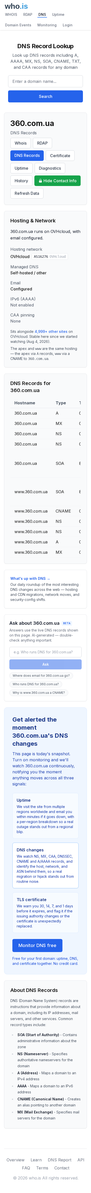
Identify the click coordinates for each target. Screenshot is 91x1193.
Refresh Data (27, 193)
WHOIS (11, 14)
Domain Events (18, 25)
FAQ (26, 1167)
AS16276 (50, 257)
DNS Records (27, 155)
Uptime (58, 14)
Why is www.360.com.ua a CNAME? (39, 693)
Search (45, 96)
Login (68, 25)
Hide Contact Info (60, 180)
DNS (42, 14)
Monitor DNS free (37, 945)
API (80, 1159)
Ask (45, 664)
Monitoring (47, 25)
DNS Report (59, 1159)
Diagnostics (50, 168)
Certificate (60, 155)
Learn (36, 1159)
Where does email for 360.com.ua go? (41, 675)
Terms (42, 1167)
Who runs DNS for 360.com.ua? (36, 684)
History (21, 180)
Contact (61, 1167)
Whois (21, 143)
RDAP (27, 14)
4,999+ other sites (51, 331)
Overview (16, 1159)
